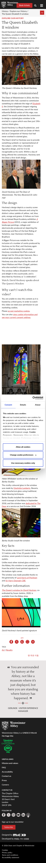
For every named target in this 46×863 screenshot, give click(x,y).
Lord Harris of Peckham (27, 578)
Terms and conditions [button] (10, 855)
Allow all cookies (23, 447)
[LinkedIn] (23, 815)
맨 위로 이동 (33, 656)
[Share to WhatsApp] (22, 642)
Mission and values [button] (10, 763)
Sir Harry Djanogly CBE (16, 581)
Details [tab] (23, 405)
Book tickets (24, 5)
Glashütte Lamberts (21, 488)
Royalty (9, 650)
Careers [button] (5, 784)
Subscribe (8, 827)
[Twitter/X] (8, 815)
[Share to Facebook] (11, 642)
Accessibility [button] (7, 772)
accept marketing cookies (19, 311)
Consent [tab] (8, 405)
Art (3, 650)
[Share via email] (33, 642)
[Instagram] (13, 815)
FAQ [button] (4, 767)
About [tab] (37, 405)
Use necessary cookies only (23, 463)
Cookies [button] (5, 850)
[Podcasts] (28, 815)
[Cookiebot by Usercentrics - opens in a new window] (32, 398)
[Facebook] (4, 815)
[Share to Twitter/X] (17, 642)
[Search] (36, 5)
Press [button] (4, 780)
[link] (19, 835)
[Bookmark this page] (27, 642)
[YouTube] (18, 815)
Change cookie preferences (21, 455)
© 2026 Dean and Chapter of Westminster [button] (18, 846)
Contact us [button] (6, 776)
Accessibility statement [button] (10, 857)
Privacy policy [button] (7, 853)
